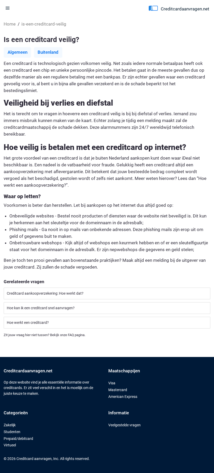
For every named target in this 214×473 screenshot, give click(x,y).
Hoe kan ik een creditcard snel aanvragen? (41, 308)
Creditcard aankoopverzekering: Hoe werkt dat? (45, 293)
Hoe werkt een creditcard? (28, 322)
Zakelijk (10, 425)
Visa (111, 383)
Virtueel (10, 445)
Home (10, 24)
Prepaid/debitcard (18, 438)
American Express (122, 397)
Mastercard (117, 390)
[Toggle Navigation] (7, 8)
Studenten (12, 432)
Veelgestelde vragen (124, 425)
